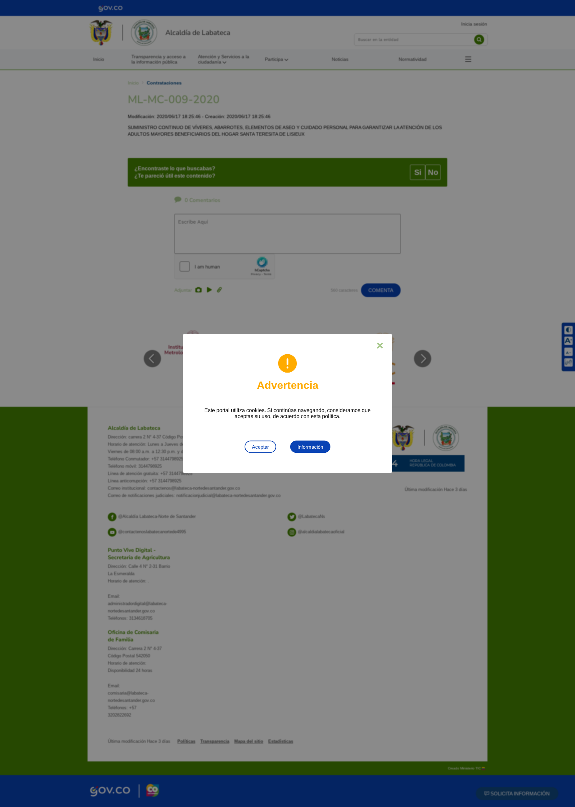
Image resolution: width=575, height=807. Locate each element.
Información (310, 447)
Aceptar (260, 447)
